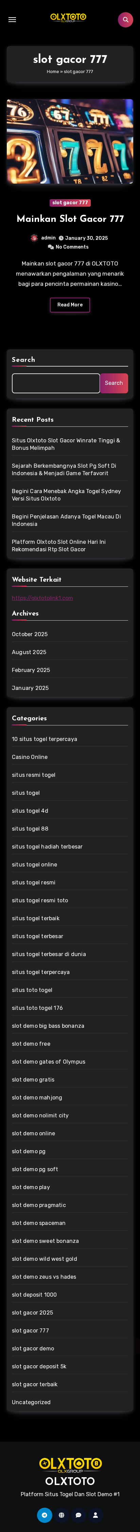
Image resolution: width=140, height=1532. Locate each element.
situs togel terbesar (37, 936)
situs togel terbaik (35, 918)
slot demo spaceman (39, 1223)
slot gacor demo (33, 1348)
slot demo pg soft (35, 1169)
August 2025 (29, 652)
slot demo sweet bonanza (45, 1241)
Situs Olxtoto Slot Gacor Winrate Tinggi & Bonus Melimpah (66, 444)
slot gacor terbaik (35, 1384)
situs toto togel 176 (37, 1008)
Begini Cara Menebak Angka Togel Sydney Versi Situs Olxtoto (66, 495)
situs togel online (34, 864)
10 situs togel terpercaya (44, 739)
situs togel (26, 793)
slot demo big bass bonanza (48, 1026)
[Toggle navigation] (12, 20)
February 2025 (31, 670)
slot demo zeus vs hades (44, 1277)
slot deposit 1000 (34, 1295)
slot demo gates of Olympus (48, 1062)
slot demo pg (29, 1151)
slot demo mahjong (37, 1097)
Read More (70, 305)
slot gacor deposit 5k (39, 1366)
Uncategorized (31, 1402)
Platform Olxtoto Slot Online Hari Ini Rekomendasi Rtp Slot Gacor (59, 546)
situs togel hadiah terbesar (47, 846)
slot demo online (33, 1133)
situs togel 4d (30, 811)
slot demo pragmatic (39, 1205)
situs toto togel (32, 990)
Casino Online (30, 757)
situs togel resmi (33, 882)
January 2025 (30, 688)
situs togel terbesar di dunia (49, 954)
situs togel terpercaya (41, 972)
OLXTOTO (70, 1482)
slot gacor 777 (70, 203)
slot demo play (31, 1187)
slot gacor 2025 (32, 1312)
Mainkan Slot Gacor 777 (70, 219)
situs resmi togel (33, 775)
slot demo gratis (33, 1079)
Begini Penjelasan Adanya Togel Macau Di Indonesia (66, 520)
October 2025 (30, 634)
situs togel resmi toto (40, 900)
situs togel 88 (30, 829)
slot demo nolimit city (40, 1115)
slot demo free (31, 1044)
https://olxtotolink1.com (42, 598)
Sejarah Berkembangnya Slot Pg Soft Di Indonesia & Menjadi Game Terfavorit (64, 470)
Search (24, 360)
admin (48, 238)
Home (53, 71)
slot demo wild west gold (44, 1259)
